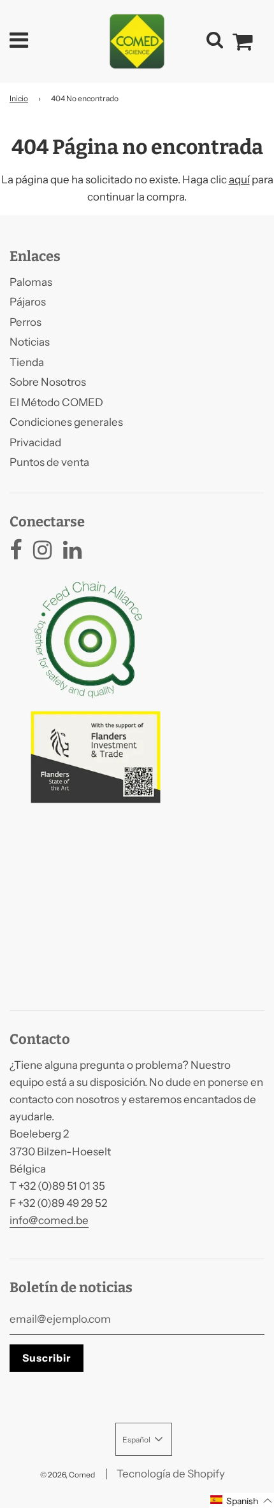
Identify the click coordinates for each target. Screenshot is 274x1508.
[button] (241, 1500)
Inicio (19, 98)
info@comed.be (49, 1220)
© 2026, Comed (67, 1474)
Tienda (27, 362)
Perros (25, 322)
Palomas (31, 282)
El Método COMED (56, 402)
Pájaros (28, 301)
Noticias (30, 341)
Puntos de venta (49, 462)
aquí (239, 179)
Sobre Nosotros (48, 382)
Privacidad (35, 442)
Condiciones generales (66, 422)
